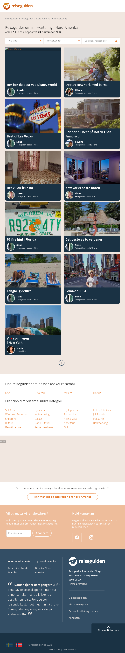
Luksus (38, 418)
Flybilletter (41, 410)
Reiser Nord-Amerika (19, 561)
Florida (97, 393)
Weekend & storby (16, 414)
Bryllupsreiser (72, 410)
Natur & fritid (42, 423)
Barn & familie (13, 427)
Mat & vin (98, 418)
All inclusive (70, 418)
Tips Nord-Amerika (45, 561)
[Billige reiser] (19, 645)
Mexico (68, 393)
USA (7, 393)
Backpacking (100, 423)
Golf (66, 427)
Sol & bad (10, 410)
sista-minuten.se (69, 650)
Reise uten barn (44, 427)
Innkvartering (42, 414)
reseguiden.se (54, 650)
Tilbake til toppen (108, 630)
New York (40, 393)
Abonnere (42, 533)
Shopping (10, 418)
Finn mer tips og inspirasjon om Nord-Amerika (62, 496)
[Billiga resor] (9, 645)
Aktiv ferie (69, 423)
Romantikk (70, 414)
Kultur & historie (102, 410)
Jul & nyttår (99, 414)
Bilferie (9, 423)
